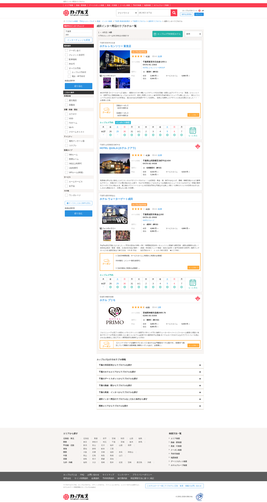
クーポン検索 (125, 5)
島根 (112, 455)
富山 (94, 445)
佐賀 (121, 462)
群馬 (140, 442)
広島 (94, 455)
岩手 (105, 438)
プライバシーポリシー (142, 475)
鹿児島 (139, 462)
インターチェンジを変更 (78, 40)
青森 (96, 438)
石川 (103, 445)
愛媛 (103, 459)
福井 (112, 445)
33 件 (160, 209)
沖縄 (149, 462)
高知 (112, 459)
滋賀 (112, 452)
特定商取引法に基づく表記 (142, 478)
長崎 (103, 462)
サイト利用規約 (81, 478)
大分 (94, 462)
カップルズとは (70, 475)
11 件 (160, 56)
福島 (140, 438)
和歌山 (130, 452)
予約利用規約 (108, 478)
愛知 (85, 449)
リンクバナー (123, 475)
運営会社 (67, 478)
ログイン (199, 14)
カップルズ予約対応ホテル (169, 34)
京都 (103, 452)
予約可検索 (137, 5)
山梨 (121, 445)
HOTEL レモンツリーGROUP (154, 68)
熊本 (112, 462)
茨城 (122, 442)
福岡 (85, 462)
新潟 (85, 445)
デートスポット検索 (96, 5)
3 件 (159, 307)
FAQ (82, 475)
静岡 (94, 449)
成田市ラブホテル (155, 21)
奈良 (121, 452)
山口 (121, 455)
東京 (85, 442)
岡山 (85, 455)
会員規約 (95, 478)
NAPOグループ (148, 220)
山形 (131, 438)
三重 (112, 449)
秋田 (122, 438)
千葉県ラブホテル (139, 21)
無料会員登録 (187, 14)
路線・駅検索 (81, 5)
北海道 (86, 438)
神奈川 (95, 442)
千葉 (113, 442)
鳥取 (103, 455)
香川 (94, 459)
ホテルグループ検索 (161, 5)
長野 (129, 445)
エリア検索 (69, 5)
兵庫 (94, 452)
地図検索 (147, 5)
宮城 (113, 438)
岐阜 (103, 449)
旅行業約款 (122, 478)
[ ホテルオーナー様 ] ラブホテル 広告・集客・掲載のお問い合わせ (175, 486)
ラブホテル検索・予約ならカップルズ (80, 21)
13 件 (160, 155)
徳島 (85, 459)
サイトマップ (108, 475)
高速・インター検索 (104, 21)
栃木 (131, 442)
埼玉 (105, 442)
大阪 (85, 452)
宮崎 (129, 462)
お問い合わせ (93, 475)
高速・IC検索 (112, 5)
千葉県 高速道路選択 (122, 21)
